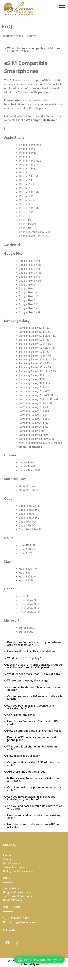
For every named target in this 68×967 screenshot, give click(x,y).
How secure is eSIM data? (23, 756)
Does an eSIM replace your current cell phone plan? (32, 738)
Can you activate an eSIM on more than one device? (35, 688)
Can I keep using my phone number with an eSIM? (34, 789)
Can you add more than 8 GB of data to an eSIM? (34, 764)
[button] (34, 49)
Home (7, 855)
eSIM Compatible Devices (40, 120)
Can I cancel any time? (21, 715)
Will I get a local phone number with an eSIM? (32, 748)
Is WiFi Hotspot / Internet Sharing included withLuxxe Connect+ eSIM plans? (34, 666)
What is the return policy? (24, 658)
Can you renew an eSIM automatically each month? (34, 698)
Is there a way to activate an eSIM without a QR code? (34, 779)
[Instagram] (16, 943)
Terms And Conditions (17, 896)
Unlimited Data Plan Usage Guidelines (31, 651)
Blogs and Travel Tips (17, 892)
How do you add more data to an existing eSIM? (33, 816)
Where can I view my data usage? (28, 680)
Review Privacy (12, 900)
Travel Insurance (14, 867)
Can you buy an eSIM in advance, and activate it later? (30, 707)
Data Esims (10, 863)
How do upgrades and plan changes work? (34, 730)
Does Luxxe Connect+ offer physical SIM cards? (32, 723)
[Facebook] (7, 943)
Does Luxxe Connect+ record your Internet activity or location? (35, 643)
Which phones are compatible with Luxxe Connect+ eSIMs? (33, 50)
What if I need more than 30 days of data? (34, 674)
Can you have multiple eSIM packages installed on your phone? (31, 798)
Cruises (8, 859)
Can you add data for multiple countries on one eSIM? (34, 807)
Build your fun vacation (18, 871)
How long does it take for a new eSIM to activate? (33, 826)
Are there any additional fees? (27, 771)
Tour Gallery (11, 888)
